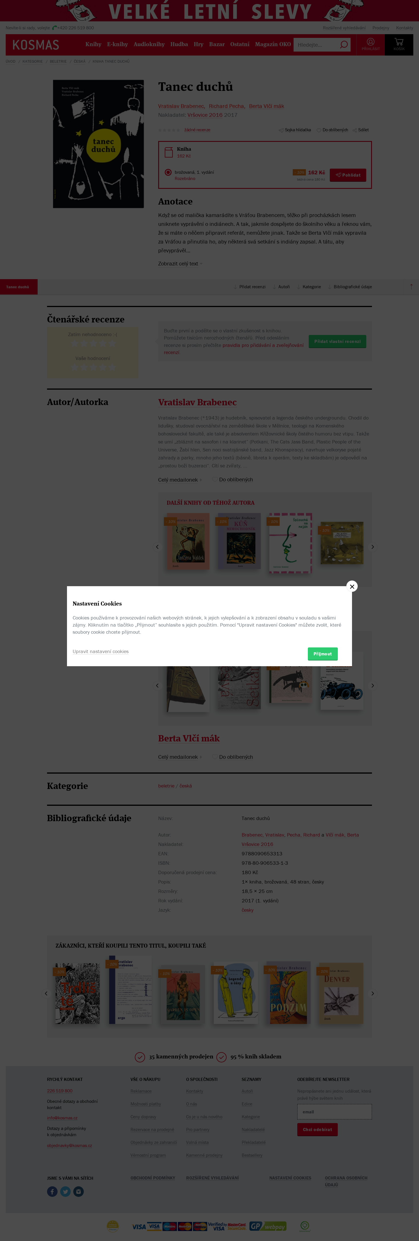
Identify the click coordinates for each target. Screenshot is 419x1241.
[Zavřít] (352, 586)
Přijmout (323, 654)
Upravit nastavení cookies (101, 651)
